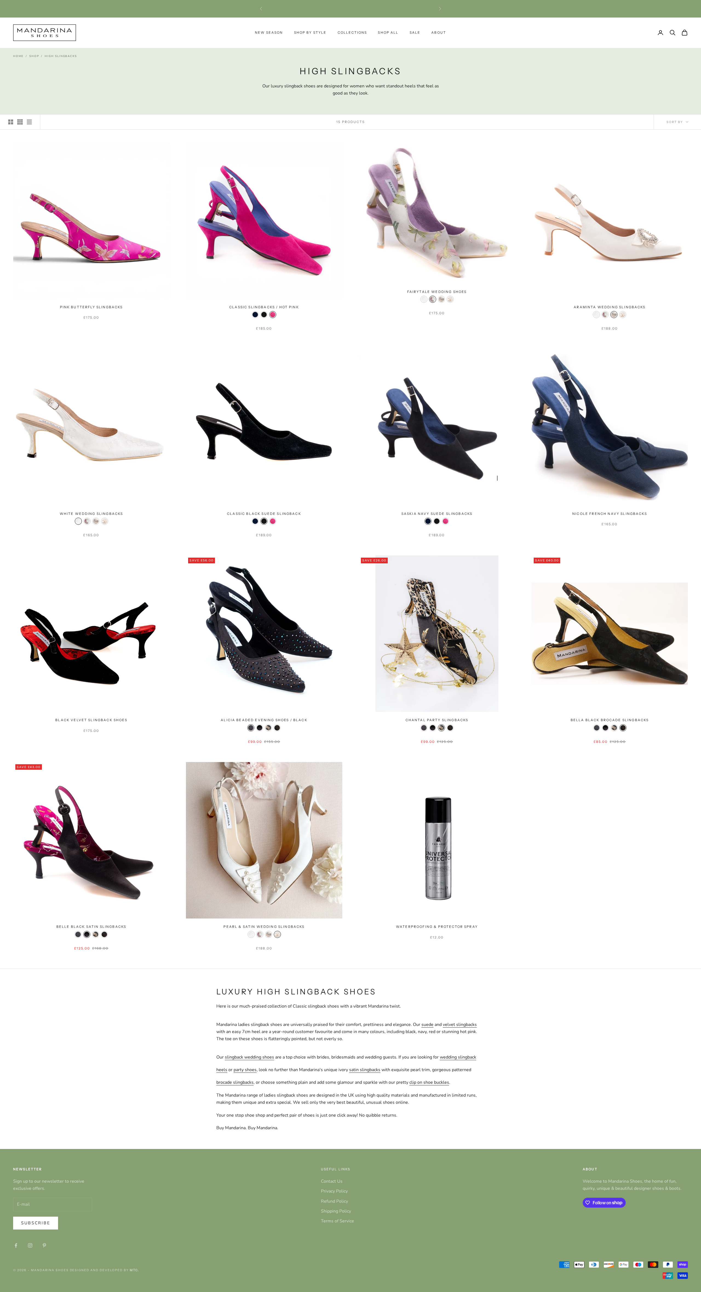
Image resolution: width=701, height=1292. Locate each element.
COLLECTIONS (352, 32)
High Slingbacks (61, 56)
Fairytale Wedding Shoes (437, 292)
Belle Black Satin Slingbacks (91, 927)
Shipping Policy (336, 1211)
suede (427, 1025)
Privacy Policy (334, 1191)
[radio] (255, 314)
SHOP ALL (388, 32)
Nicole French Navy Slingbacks (609, 514)
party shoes (245, 1070)
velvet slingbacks (460, 1025)
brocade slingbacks (235, 1082)
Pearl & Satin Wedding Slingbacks (263, 927)
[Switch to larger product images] (10, 122)
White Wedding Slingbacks (91, 514)
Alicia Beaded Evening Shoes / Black (264, 720)
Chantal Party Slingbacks (437, 720)
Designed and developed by (104, 1270)
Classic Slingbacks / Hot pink (264, 307)
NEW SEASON (269, 32)
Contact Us (332, 1181)
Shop (34, 56)
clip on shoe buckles (429, 1082)
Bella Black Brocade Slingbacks (610, 720)
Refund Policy (334, 1201)
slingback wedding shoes (249, 1057)
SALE (415, 32)
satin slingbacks (364, 1070)
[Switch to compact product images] (29, 122)
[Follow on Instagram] (30, 1245)
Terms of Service (337, 1221)
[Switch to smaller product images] (20, 122)
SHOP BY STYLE (310, 32)
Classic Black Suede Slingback (264, 514)
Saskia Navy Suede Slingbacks (436, 514)
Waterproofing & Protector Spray (437, 927)
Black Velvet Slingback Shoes (91, 720)
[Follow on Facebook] (16, 1245)
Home (18, 56)
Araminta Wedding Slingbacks (609, 307)
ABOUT (438, 32)
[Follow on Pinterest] (44, 1245)
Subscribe (35, 1223)
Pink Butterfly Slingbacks (91, 307)
